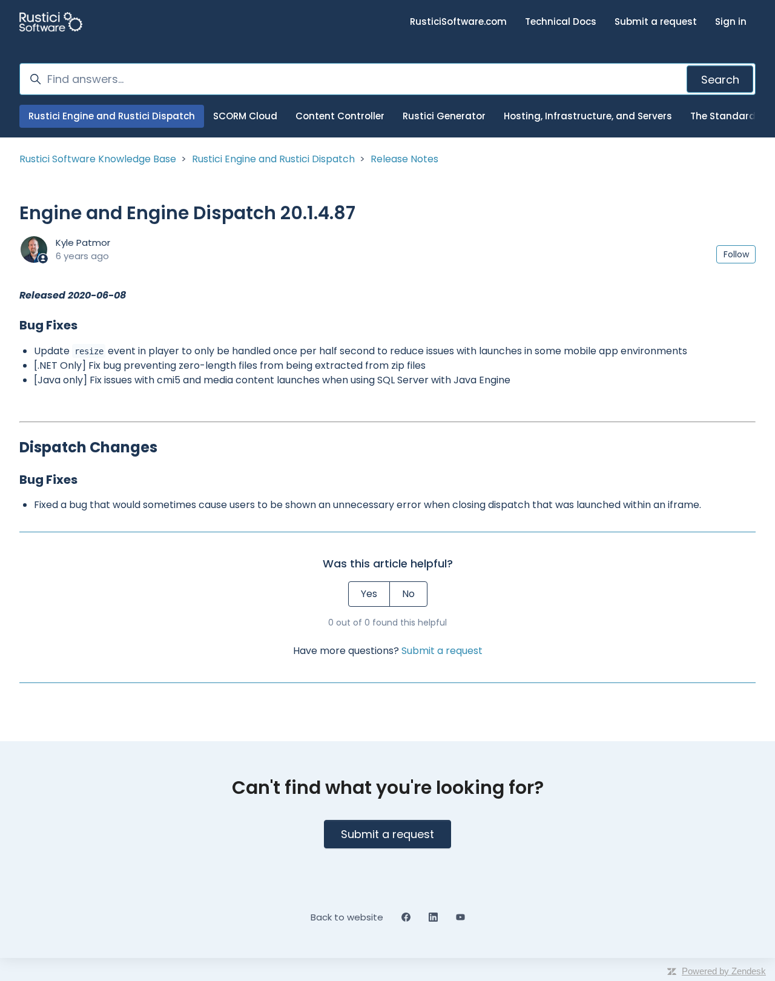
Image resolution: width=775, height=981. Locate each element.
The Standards (725, 116)
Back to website (347, 917)
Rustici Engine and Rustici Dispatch (111, 116)
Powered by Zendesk (724, 971)
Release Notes (404, 159)
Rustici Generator (444, 116)
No (408, 594)
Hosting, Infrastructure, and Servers (588, 116)
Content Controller (339, 116)
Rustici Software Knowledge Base (97, 159)
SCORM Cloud (245, 116)
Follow (736, 254)
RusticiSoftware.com (458, 21)
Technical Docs (560, 21)
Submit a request (656, 21)
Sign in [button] (731, 21)
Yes (369, 594)
